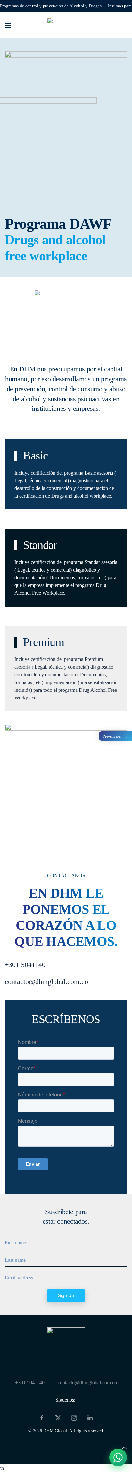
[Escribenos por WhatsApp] (118, 1457)
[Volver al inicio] (66, 25)
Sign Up (66, 1295)
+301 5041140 (30, 1382)
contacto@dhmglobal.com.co (87, 1382)
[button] (8, 25)
